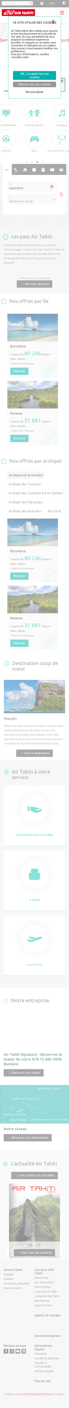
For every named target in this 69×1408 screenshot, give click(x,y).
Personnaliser (34, 91)
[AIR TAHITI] (18, 12)
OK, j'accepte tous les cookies (34, 75)
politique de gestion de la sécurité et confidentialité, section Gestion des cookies (33, 60)
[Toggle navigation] (62, 12)
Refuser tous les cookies (34, 84)
